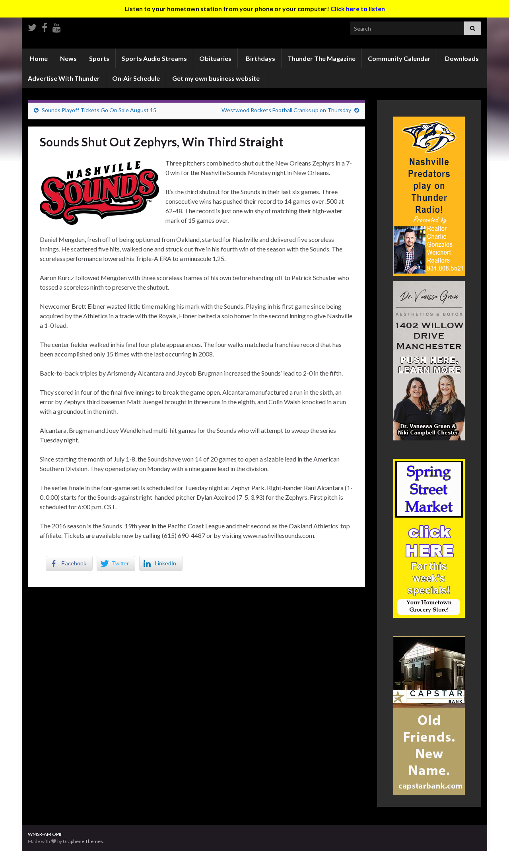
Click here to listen (357, 8)
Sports (99, 58)
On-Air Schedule (136, 78)
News (68, 58)
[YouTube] (56, 26)
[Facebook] (44, 26)
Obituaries (215, 58)
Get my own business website (216, 78)
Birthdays (260, 58)
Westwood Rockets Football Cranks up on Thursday (286, 110)
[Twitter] (32, 26)
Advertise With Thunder (64, 78)
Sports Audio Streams (154, 58)
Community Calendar (399, 58)
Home (38, 58)
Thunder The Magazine (322, 58)
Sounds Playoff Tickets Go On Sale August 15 (99, 110)
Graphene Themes (83, 841)
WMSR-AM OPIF (45, 834)
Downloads (461, 58)
